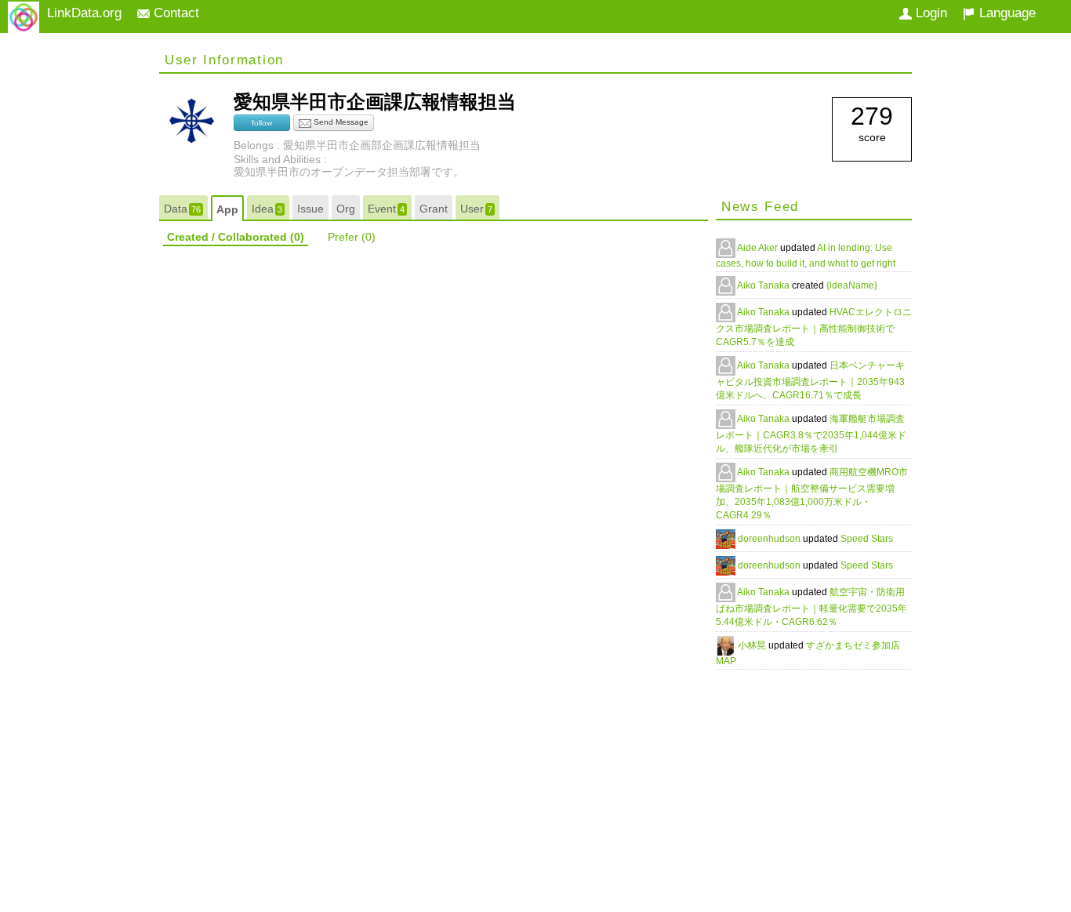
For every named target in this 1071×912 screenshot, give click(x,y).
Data (182, 208)
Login (929, 12)
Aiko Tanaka (764, 285)
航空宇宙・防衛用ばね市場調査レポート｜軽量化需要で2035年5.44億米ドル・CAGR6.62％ (811, 607)
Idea (267, 208)
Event (386, 208)
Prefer (352, 237)
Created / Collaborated (235, 237)
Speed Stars (866, 538)
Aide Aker (758, 247)
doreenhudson (770, 538)
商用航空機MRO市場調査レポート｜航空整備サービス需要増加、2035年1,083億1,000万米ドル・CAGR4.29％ (812, 494)
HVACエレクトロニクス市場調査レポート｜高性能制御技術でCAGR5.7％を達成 (814, 327)
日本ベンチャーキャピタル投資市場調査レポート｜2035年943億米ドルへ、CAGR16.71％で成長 (810, 380)
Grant (433, 208)
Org (345, 208)
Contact (174, 12)
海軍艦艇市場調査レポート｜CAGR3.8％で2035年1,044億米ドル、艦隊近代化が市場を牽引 (811, 433)
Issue (310, 208)
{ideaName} (851, 285)
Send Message (339, 122)
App (227, 209)
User (476, 208)
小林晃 (753, 645)
